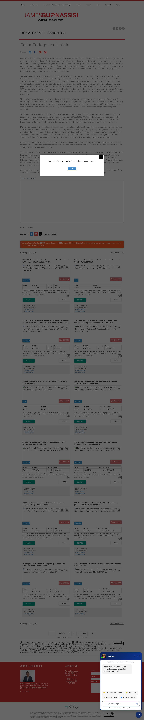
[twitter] (116, 28)
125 (84, 633)
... (78, 633)
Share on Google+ (40, 52)
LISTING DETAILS (29, 300)
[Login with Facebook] (31, 235)
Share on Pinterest (45, 52)
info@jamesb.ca (71, 675)
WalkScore (31, 178)
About (118, 5)
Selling (88, 5)
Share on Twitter (30, 52)
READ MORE (24, 692)
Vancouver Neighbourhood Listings (57, 5)
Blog (98, 5)
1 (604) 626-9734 (28, 309)
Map (23, 178)
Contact (108, 5)
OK (72, 168)
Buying (78, 5)
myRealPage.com (72, 707)
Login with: (24, 234)
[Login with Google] (36, 235)
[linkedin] (120, 28)
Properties (34, 5)
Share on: (24, 52)
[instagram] (123, 28)
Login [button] (54, 234)
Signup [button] (47, 234)
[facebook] (113, 28)
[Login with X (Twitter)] (40, 235)
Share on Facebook (35, 52)
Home (22, 5)
